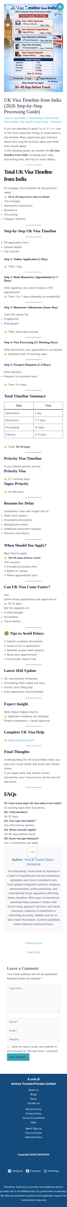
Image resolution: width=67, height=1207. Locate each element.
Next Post (33, 952)
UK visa (50, 128)
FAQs (33, 1122)
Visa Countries (33, 1132)
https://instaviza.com (21, 740)
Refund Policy (33, 1109)
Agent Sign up (33, 1128)
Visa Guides (11, 121)
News (33, 1098)
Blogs (33, 1094)
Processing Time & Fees (43, 118)
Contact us (33, 1103)
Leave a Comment (15, 118)
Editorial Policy (33, 1137)
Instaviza (17, 7)
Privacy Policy (34, 1113)
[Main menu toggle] (60, 7)
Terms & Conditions (33, 1117)
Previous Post (33, 943)
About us (33, 1089)
